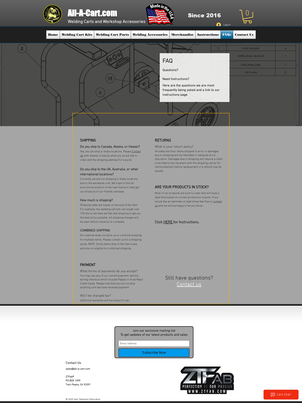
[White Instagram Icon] (68, 392)
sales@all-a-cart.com (78, 368)
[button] (247, 16)
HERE (168, 222)
